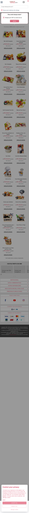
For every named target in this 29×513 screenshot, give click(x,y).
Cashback (24, 2)
